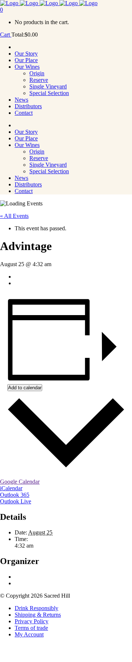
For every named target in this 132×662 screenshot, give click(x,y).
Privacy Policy (31, 621)
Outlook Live (15, 501)
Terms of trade (31, 628)
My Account (29, 634)
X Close (9, 658)
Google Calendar (20, 481)
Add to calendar (24, 387)
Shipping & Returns (38, 615)
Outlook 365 (14, 495)
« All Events (14, 216)
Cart (5, 34)
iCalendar (11, 488)
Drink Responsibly (36, 608)
